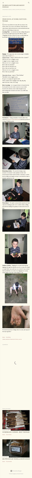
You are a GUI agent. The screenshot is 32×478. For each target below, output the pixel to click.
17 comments (9, 461)
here (13, 55)
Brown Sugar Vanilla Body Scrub (16, 459)
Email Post (8, 337)
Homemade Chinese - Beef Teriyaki (15, 432)
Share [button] (3, 337)
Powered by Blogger (17, 470)
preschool (8, 339)
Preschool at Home (14, 339)
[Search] (29, 2)
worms (20, 339)
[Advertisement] (16, 394)
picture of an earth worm (13, 119)
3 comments (8, 434)
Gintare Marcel (20, 473)
